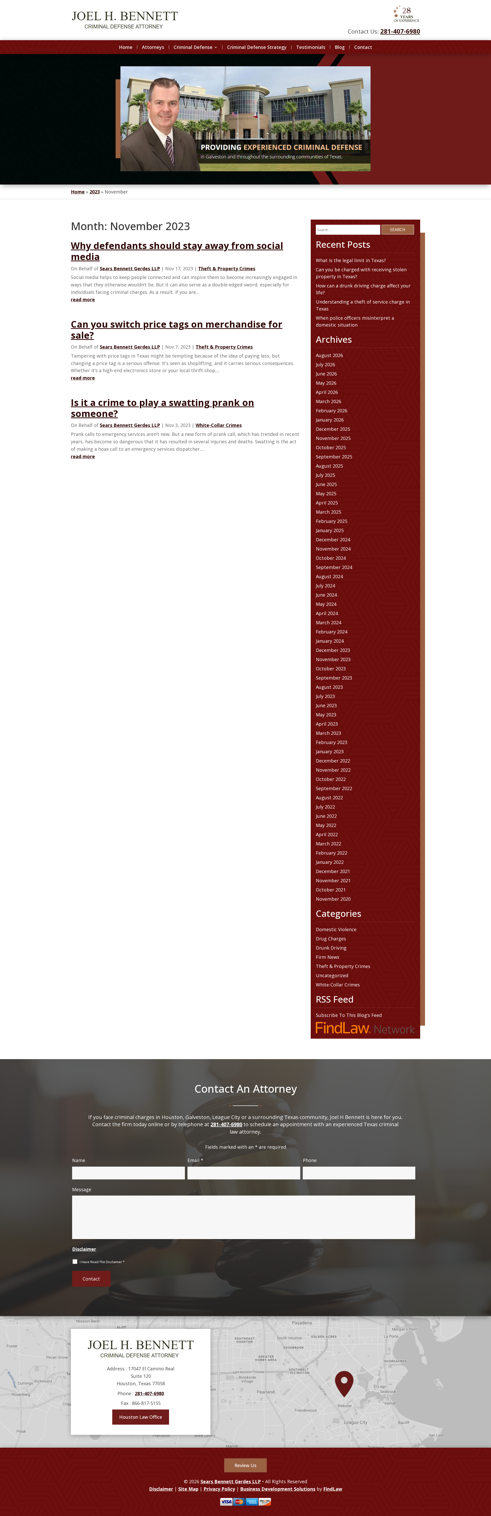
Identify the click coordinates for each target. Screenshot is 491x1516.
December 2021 (333, 871)
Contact (363, 47)
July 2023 (325, 696)
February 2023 (331, 742)
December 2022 (333, 761)
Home (125, 47)
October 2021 (331, 890)
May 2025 (326, 493)
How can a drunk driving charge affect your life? (363, 289)
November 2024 (333, 549)
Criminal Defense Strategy (257, 47)
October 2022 (331, 779)
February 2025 (331, 521)
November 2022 (333, 770)
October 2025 (331, 447)
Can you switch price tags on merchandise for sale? (176, 329)
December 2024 (333, 539)
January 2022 (330, 862)
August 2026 (329, 355)
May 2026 (326, 383)
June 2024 (326, 595)
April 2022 (327, 834)
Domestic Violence (336, 929)
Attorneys (153, 47)
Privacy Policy (219, 1489)
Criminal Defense (193, 47)
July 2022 (325, 807)
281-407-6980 (400, 31)
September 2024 (334, 567)
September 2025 (334, 457)
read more (83, 299)
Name (78, 1160)
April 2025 (327, 503)
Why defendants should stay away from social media (177, 251)
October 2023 (331, 668)
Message (81, 1189)
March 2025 (328, 512)
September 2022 (334, 788)
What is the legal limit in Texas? (351, 260)
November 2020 (333, 899)
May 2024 (326, 604)
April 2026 (327, 392)
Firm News (327, 957)
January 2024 (330, 641)
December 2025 (333, 429)
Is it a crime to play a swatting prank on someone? (162, 408)
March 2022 (328, 844)
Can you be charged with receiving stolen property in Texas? (361, 272)
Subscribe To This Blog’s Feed (349, 1015)
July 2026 (325, 364)
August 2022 (329, 797)
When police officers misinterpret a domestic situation (355, 321)
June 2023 (326, 705)
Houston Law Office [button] (140, 1417)
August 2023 (329, 687)
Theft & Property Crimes (226, 268)
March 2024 (328, 622)
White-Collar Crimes (219, 425)
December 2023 (333, 650)
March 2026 (328, 401)
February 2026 (331, 410)
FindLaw (332, 1489)
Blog (340, 47)
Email (195, 1160)
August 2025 (329, 466)
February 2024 (331, 632)
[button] (486, 1479)
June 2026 (326, 374)
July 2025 (325, 475)
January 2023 (330, 751)
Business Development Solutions (277, 1489)
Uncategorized (332, 975)
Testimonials (310, 47)
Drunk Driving (331, 948)
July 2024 (325, 586)
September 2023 (334, 678)
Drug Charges (331, 939)
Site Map (188, 1489)
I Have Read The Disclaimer (102, 1262)
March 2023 (328, 733)
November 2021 (333, 880)
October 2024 (331, 558)
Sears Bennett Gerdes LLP (130, 268)
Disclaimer (84, 1249)
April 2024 (327, 613)
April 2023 (327, 724)
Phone (310, 1160)
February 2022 (331, 853)
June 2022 (326, 816)
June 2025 (326, 484)
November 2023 (333, 659)
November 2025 (333, 438)
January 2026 (330, 420)
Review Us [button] (245, 1465)
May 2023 (326, 715)
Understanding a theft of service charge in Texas (363, 305)
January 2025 (330, 530)
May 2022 (326, 825)
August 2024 (329, 576)
